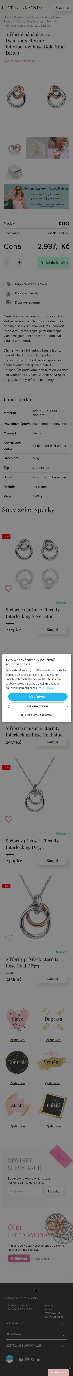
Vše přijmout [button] (38, 696)
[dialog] (36, 688)
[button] (36, 715)
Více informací (47, 688)
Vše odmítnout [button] (37, 706)
